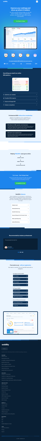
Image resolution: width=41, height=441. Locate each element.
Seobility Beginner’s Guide (6, 423)
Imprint (3, 431)
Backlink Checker (17, 290)
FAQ (2, 421)
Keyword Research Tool (18, 302)
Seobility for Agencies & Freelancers (8, 376)
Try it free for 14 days (20, 21)
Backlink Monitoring (5, 362)
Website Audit (4, 356)
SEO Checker (16, 276)
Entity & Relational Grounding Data (8, 413)
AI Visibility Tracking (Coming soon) (8, 360)
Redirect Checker (17, 284)
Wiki (2, 419)
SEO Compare (16, 281)
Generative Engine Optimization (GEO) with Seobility (11, 380)
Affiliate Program (5, 411)
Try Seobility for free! (20, 183)
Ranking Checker (17, 293)
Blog (2, 417)
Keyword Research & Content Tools (8, 366)
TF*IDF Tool (16, 305)
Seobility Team (4, 405)
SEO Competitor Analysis (6, 364)
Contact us (4, 348)
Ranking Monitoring (5, 358)
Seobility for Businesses (6, 374)
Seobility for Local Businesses (7, 378)
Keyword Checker (5, 397)
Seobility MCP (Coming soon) (7, 370)
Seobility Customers (5, 409)
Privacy (3, 429)
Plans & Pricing (4, 403)
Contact (3, 407)
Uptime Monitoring (5, 368)
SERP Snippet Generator (18, 296)
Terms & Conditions (5, 427)
